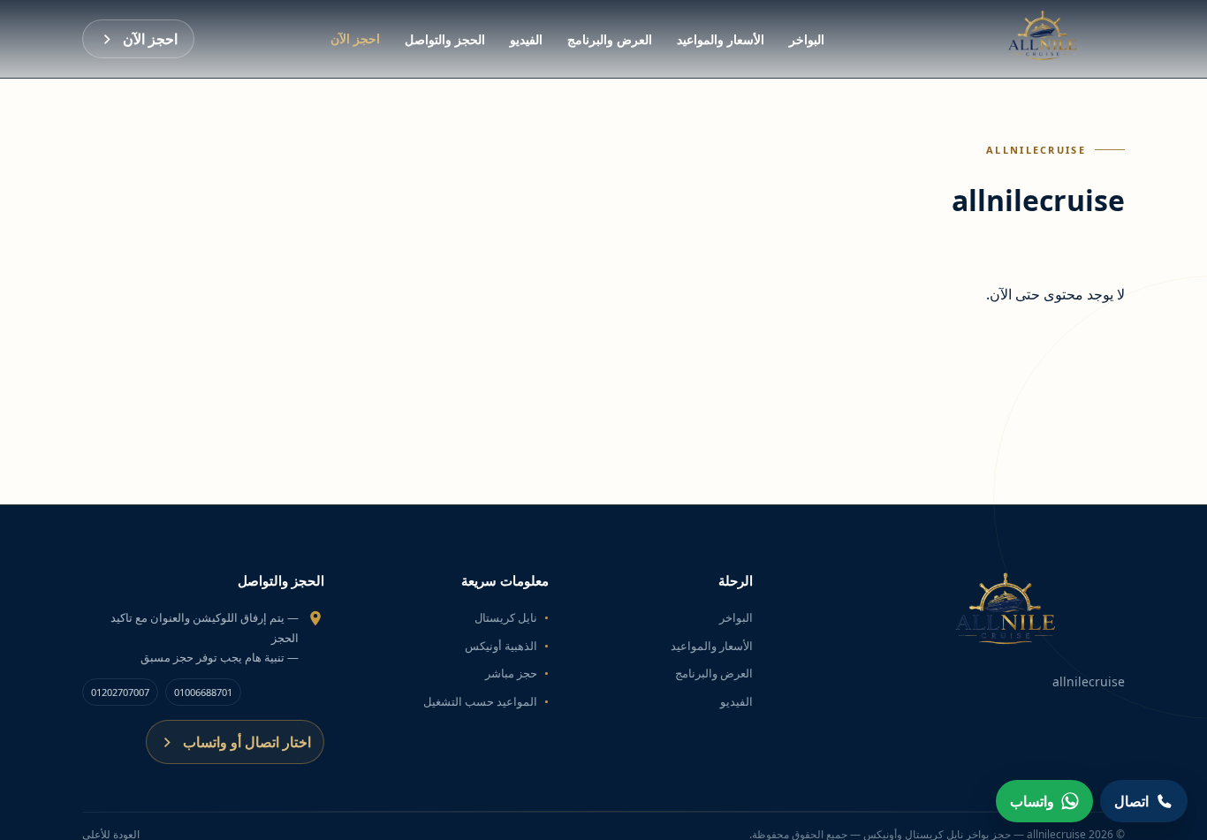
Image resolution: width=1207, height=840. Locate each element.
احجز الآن (355, 38)
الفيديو (526, 39)
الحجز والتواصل (445, 39)
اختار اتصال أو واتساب (247, 742)
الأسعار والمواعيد (720, 39)
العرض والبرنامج (609, 39)
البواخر (806, 39)
